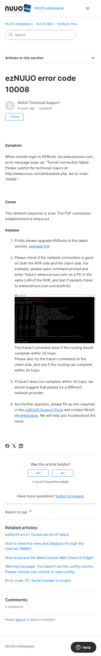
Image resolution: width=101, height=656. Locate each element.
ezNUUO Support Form (44, 410)
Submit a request (69, 496)
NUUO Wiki (44, 24)
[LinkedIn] (21, 446)
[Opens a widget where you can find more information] (83, 648)
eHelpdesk (29, 415)
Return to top (16, 512)
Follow (14, 116)
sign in (20, 619)
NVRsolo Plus (67, 24)
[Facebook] (7, 446)
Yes (38, 473)
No (63, 473)
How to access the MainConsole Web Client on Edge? (49, 557)
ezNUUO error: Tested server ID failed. (37, 534)
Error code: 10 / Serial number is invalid (37, 580)
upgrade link (39, 246)
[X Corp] (14, 446)
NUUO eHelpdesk (18, 24)
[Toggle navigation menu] (87, 8)
